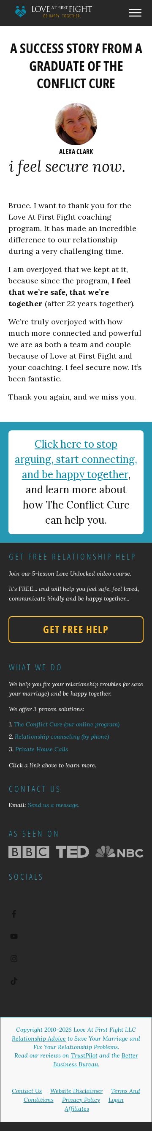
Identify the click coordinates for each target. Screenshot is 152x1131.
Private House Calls (41, 749)
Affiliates (77, 1108)
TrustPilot (84, 1055)
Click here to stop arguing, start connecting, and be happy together (76, 459)
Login (116, 1100)
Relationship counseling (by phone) (62, 736)
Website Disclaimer (76, 1091)
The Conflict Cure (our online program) (66, 724)
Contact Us (27, 1091)
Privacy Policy (81, 1100)
